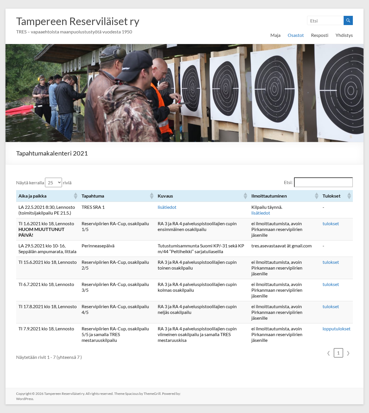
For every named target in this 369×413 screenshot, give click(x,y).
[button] (75, 195)
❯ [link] (348, 352)
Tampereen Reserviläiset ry (77, 21)
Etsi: (288, 182)
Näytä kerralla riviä (43, 182)
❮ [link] (328, 352)
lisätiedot (167, 207)
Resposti (319, 35)
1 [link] (338, 352)
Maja (275, 35)
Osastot (296, 35)
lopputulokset (337, 328)
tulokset (331, 223)
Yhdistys (344, 35)
